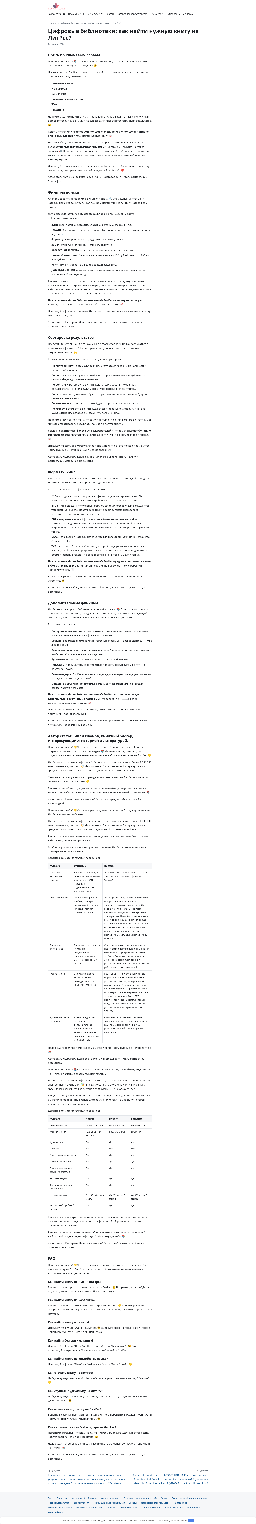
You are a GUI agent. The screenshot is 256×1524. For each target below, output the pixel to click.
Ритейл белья (55, 1512)
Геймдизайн (157, 14)
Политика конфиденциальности (189, 1497)
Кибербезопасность (129, 1507)
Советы (110, 14)
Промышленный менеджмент (85, 14)
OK (191, 1521)
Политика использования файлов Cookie (145, 1497)
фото (64, 234)
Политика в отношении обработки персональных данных (88, 1497)
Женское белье (152, 1507)
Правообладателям (58, 1502)
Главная (52, 23)
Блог (50, 1497)
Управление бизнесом (180, 14)
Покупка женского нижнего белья (182, 1507)
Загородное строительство (132, 14)
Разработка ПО (56, 14)
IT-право (110, 1507)
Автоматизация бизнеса (89, 1507)
